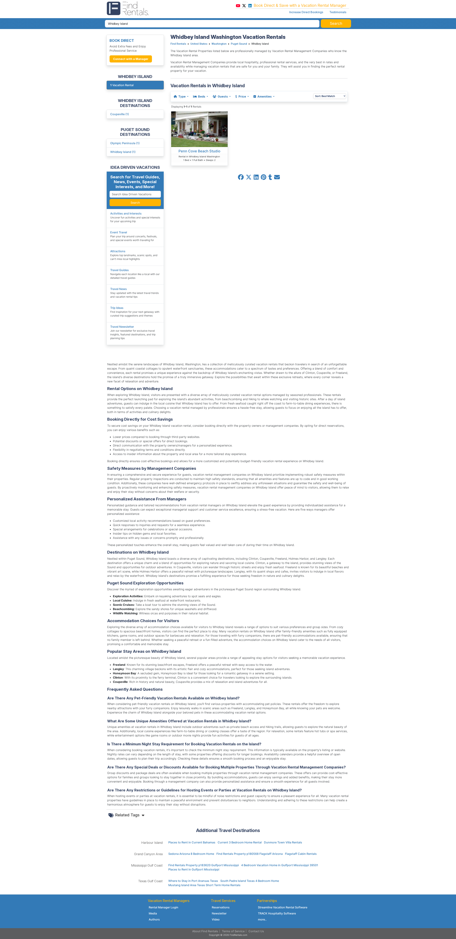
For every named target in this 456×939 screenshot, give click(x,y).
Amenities (264, 96)
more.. (262, 919)
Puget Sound (239, 43)
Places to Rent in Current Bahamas (191, 842)
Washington (219, 43)
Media (153, 913)
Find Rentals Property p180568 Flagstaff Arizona (249, 854)
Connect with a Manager (130, 59)
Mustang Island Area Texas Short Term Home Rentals (204, 885)
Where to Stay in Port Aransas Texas (193, 881)
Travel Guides (119, 270)
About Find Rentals (205, 931)
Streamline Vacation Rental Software (282, 907)
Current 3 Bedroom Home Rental (240, 842)
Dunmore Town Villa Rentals (283, 842)
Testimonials (337, 12)
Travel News (118, 289)
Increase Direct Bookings (306, 12)
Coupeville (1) (119, 114)
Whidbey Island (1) (123, 152)
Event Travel (118, 232)
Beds (201, 96)
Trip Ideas (116, 308)
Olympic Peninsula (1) (125, 143)
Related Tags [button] (128, 814)
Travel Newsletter (122, 326)
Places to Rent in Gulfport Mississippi (193, 869)
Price (242, 96)
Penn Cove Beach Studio (199, 151)
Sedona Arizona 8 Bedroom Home (191, 854)
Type (182, 96)
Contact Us (256, 931)
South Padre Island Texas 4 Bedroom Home (249, 881)
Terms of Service (233, 931)
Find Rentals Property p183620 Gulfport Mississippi (203, 865)
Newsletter (219, 913)
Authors (154, 919)
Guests (223, 96)
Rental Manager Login (163, 907)
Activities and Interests (126, 213)
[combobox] (212, 23)
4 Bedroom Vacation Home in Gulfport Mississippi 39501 (279, 865)
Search (135, 202)
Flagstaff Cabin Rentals (301, 854)
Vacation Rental (122, 85)
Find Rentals (178, 43)
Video (216, 919)
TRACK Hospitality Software (277, 913)
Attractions (117, 251)
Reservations (221, 907)
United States (198, 43)
